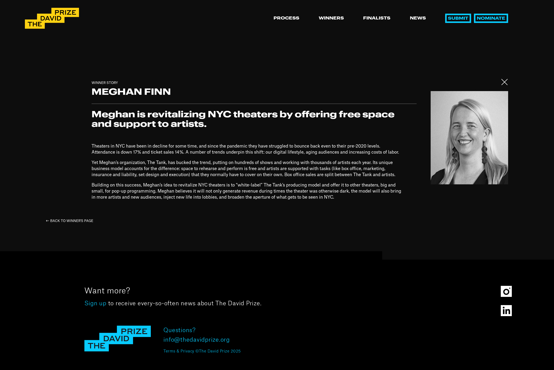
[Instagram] (506, 291)
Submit (458, 18)
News (418, 18)
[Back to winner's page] (504, 84)
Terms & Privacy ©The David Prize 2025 (202, 351)
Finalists (376, 18)
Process (286, 18)
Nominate (491, 18)
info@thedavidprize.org (196, 340)
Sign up (95, 303)
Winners (331, 18)
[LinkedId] (506, 310)
